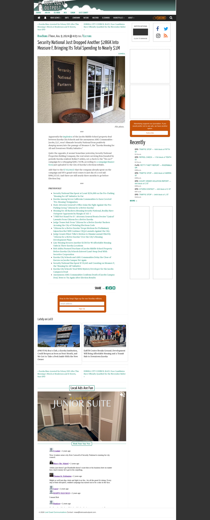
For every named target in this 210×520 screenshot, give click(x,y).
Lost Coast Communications (55, 512)
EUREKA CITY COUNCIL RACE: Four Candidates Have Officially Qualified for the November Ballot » (105, 27)
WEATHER (95, 18)
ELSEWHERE (106, 18)
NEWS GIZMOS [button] (55, 18)
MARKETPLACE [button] (118, 18)
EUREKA (38, 13)
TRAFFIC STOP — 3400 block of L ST (154, 194)
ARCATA (47, 13)
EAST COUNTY (83, 13)
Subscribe (150, 133)
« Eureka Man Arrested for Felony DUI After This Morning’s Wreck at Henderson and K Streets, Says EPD (58, 27)
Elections (87, 36)
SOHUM (72, 13)
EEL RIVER (57, 13)
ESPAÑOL (121, 54)
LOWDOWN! (76, 18)
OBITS (67, 18)
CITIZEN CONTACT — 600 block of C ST (155, 189)
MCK (65, 13)
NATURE (86, 18)
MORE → (133, 200)
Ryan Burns (43, 36)
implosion (67, 136)
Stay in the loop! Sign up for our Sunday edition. (81, 298)
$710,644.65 (68, 169)
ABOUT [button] (130, 18)
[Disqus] (81, 477)
